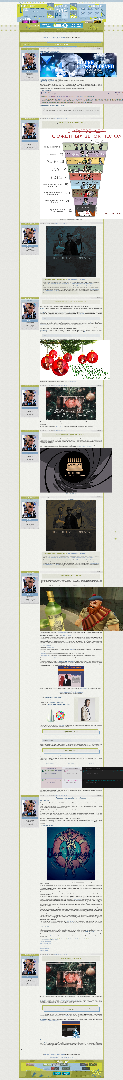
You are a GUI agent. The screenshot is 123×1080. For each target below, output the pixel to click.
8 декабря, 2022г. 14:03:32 (60, 954)
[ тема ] (82, 14)
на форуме (72, 649)
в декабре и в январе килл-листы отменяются (67, 326)
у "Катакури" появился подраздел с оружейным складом (54, 755)
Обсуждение (43, 324)
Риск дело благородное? (45, 943)
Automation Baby (30, 49)
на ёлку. (82, 313)
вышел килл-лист (51, 1042)
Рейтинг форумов (54, 1057)
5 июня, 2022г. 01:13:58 (59, 497)
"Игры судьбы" (60, 725)
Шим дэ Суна (70, 921)
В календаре (89, 322)
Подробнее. (26, 9)
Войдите (56, 20)
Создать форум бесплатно (66, 1057)
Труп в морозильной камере (46, 945)
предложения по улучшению (82, 31)
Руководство (43, 653)
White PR (47, 37)
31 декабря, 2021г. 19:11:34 (60, 385)
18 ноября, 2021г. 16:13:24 (60, 118)
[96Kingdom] (47, 1065)
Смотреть (45, 318)
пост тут (49, 935)
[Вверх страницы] (115, 537)
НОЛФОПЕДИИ (50, 647)
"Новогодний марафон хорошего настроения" (74, 322)
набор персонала (37, 31)
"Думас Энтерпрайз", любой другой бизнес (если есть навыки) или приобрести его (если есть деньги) (70, 283)
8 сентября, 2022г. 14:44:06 (60, 795)
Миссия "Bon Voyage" (63, 632)
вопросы (58, 31)
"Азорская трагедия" (66, 635)
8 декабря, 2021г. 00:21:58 (60, 223)
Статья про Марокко (44, 655)
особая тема (66, 1015)
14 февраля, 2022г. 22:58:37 (60, 430)
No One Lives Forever (76, 280)
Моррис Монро (83, 688)
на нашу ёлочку (59, 426)
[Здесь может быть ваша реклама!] (61, 27)
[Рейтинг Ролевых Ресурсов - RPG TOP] (30, 1065)
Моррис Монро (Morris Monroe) (71, 692)
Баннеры (72, 0)
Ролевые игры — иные (58, 37)
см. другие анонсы (68, 802)
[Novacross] (93, 1065)
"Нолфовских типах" (59, 657)
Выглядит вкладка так (48, 740)
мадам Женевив (77, 899)
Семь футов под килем (45, 941)
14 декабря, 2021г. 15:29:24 (60, 298)
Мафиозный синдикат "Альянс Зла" (84, 285)
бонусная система (68, 31)
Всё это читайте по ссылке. (85, 446)
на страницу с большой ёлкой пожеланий (49, 1020)
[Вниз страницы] (115, 539)
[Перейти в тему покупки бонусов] (35, 26)
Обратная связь (72, 381)
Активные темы (61, 33)
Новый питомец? (44, 950)
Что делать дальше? (44, 948)
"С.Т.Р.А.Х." (70, 287)
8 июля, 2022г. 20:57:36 (59, 571)
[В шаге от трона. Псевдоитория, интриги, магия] (55, 1070)
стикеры (63, 1039)
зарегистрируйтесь (64, 20)
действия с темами (49, 31)
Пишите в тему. (87, 331)
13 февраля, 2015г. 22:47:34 (60, 48)
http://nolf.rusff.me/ (55, 51)
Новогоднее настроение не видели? (63, 312)
